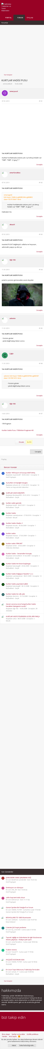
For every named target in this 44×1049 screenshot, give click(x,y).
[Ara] (41, 18)
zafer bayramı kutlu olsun (15, 897)
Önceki (21, 442)
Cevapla (39, 164)
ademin (13, 318)
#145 (41, 328)
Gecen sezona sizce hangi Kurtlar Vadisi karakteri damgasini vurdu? (21, 605)
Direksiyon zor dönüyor (14, 887)
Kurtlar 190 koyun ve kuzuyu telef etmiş (20, 473)
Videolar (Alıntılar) (12, 548)
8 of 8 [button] (29, 442)
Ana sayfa (12, 1036)
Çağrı (12, 353)
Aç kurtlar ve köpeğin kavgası (17, 483)
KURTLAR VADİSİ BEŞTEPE (15, 493)
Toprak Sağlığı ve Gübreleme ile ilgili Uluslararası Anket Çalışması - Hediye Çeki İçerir (24, 938)
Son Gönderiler (7, 872)
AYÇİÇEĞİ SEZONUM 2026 (15, 960)
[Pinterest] (15, 1023)
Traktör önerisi (11, 950)
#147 (41, 414)
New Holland (10, 922)
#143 (41, 234)
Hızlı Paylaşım (11, 477)
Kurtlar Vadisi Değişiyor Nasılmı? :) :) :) (19, 574)
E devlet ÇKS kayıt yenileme (16, 927)
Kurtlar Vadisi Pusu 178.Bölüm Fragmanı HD (18, 430)
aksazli (12, 224)
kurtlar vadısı (11, 533)
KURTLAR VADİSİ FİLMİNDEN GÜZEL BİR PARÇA (23, 616)
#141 (41, 101)
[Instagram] (7, 1023)
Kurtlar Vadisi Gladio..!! (14, 523)
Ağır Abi (13, 260)
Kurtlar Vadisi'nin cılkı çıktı (15, 594)
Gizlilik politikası (32, 1034)
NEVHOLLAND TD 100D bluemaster (18, 917)
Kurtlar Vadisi (11, 513)
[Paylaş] (36, 101)
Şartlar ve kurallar (18, 1034)
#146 (41, 363)
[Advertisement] (22, 48)
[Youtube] (28, 1023)
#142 (41, 183)
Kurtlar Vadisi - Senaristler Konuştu (19, 553)
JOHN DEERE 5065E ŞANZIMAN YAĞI (18, 877)
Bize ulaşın (6, 1034)
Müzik (8, 621)
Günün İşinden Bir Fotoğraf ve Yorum (19, 907)
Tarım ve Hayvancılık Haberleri (17, 487)
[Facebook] (2, 1023)
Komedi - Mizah (11, 517)
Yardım (4, 1036)
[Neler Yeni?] (37, 18)
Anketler (9, 611)
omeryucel (14, 91)
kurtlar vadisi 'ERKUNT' (14, 543)
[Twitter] (24, 1023)
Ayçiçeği (9, 964)
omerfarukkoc (15, 173)
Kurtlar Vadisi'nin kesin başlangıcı (18, 564)
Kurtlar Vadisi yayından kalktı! (17, 584)
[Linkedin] (11, 1023)
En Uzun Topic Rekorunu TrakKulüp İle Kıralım (22, 970)
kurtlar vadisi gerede (13, 503)
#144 (41, 270)
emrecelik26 (7, 84)
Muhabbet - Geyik (12, 497)
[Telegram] (20, 1023)
